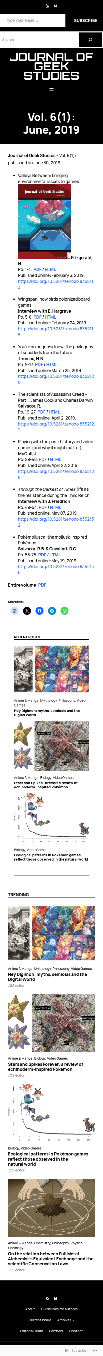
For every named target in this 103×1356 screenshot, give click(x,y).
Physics (76, 1243)
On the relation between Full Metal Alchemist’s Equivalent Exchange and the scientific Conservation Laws (51, 1259)
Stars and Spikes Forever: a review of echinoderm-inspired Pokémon (46, 785)
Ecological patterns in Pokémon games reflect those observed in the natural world (51, 857)
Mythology (48, 700)
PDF (38, 269)
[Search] (90, 39)
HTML (50, 269)
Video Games (63, 777)
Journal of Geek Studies (51, 66)
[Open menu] (51, 89)
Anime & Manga (26, 700)
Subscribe (85, 20)
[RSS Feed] (48, 6)
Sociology (15, 1247)
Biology (45, 777)
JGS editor (16, 985)
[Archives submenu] (73, 1320)
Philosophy (66, 700)
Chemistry (42, 1243)
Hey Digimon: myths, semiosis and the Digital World (47, 713)
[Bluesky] (56, 6)
